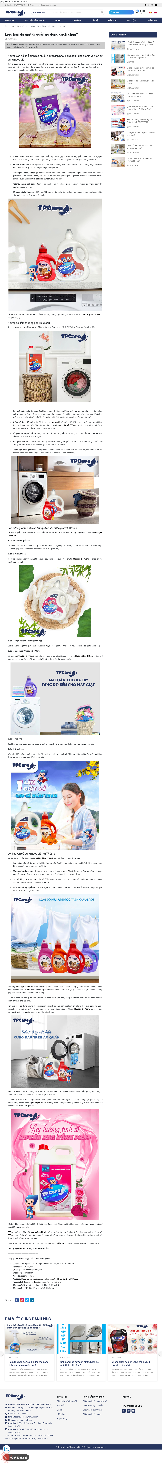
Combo (58, 20)
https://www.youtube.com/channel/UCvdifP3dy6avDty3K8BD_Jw (50, 1279)
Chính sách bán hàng (92, 1414)
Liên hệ (60, 1409)
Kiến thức (112, 20)
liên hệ (95, 20)
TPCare (27, 989)
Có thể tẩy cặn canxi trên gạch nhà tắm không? (140, 94)
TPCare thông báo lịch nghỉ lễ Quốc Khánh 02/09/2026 (140, 120)
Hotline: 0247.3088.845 (117, 12)
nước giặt (56, 422)
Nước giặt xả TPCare (67, 425)
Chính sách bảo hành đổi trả (95, 1401)
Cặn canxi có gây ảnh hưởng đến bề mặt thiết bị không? (141, 56)
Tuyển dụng (152, 20)
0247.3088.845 (19, 5)
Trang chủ (9, 26)
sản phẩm (75, 20)
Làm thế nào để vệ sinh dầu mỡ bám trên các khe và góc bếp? (140, 43)
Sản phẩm (61, 1405)
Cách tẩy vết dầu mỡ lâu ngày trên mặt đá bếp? (139, 146)
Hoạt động (131, 20)
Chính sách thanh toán (93, 1409)
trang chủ (9, 20)
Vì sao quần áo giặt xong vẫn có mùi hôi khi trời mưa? (140, 68)
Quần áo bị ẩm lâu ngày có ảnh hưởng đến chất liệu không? (140, 107)
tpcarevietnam (25, 1420)
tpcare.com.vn (27, 1276)
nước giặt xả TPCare (25, 656)
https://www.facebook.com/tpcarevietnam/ (41, 1282)
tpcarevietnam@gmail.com (45, 5)
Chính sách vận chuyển (93, 1405)
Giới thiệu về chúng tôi (35, 20)
